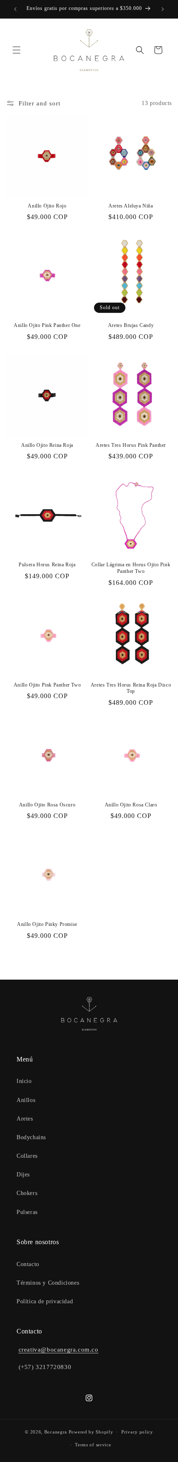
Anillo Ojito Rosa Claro (131, 805)
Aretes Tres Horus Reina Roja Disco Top (131, 688)
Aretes (25, 1119)
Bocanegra (55, 1431)
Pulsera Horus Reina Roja (47, 565)
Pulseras (27, 1212)
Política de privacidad (45, 1301)
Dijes (23, 1174)
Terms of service (93, 1444)
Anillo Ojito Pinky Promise (47, 924)
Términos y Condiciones (48, 1283)
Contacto (28, 1264)
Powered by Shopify (91, 1431)
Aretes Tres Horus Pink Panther (131, 445)
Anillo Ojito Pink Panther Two (47, 685)
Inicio (24, 1081)
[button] (16, 50)
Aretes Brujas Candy (131, 325)
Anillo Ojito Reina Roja (47, 445)
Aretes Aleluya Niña (130, 206)
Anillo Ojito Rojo (47, 206)
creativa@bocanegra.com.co (59, 1349)
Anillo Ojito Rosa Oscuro (47, 805)
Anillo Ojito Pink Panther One (47, 325)
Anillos (26, 1100)
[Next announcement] (163, 9)
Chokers (27, 1193)
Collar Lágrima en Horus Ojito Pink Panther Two (130, 568)
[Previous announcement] (15, 9)
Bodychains (31, 1137)
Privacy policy (137, 1431)
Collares (27, 1156)
